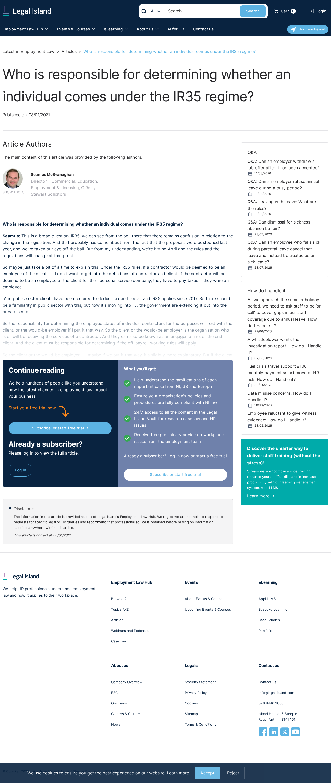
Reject (233, 773)
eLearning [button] (114, 29)
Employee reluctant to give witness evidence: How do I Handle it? (282, 416)
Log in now (178, 456)
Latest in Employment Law (29, 51)
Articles (69, 51)
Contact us (203, 29)
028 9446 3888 (271, 703)
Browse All (119, 599)
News (116, 724)
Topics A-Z (120, 609)
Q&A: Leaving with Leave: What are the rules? (281, 205)
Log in (20, 469)
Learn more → (261, 496)
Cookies (191, 703)
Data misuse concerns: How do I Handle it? (279, 396)
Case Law (119, 641)
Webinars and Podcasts (130, 630)
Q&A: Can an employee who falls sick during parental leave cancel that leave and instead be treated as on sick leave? (283, 252)
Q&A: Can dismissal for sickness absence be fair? (278, 225)
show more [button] (13, 191)
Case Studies (269, 620)
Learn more (178, 773)
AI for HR (175, 29)
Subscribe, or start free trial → (60, 428)
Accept (207, 773)
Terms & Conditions (200, 724)
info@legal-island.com (276, 692)
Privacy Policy (196, 692)
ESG (114, 692)
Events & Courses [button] (74, 29)
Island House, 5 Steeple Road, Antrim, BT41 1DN (278, 716)
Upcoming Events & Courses (208, 609)
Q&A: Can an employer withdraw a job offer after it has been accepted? (283, 164)
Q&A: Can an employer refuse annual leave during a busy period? (283, 184)
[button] (15, 178)
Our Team (119, 703)
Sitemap (191, 714)
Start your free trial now (32, 407)
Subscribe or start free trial (175, 474)
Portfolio (265, 630)
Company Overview (126, 682)
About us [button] (145, 29)
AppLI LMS (267, 599)
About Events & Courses (204, 599)
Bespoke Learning (273, 609)
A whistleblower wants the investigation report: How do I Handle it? (284, 346)
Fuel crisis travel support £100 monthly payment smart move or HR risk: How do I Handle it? (283, 373)
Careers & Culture (125, 714)
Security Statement (200, 682)
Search (253, 11)
